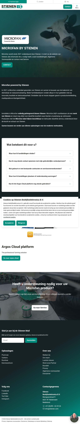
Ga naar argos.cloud (11, 258)
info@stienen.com (51, 409)
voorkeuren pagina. (9, 217)
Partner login (14, 1)
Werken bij (46, 355)
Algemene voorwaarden (51, 371)
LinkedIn (5, 394)
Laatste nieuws (48, 360)
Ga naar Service (40, 308)
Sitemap (49, 421)
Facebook (5, 391)
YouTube (5, 396)
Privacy (45, 368)
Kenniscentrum (7, 363)
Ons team (46, 358)
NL (68, 1)
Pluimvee (5, 355)
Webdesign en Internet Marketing (37, 421)
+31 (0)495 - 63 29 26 (53, 406)
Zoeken (40, 1)
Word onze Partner (49, 363)
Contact (68, 7)
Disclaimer (46, 374)
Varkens (5, 358)
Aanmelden (31, 340)
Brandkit (46, 366)
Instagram (5, 399)
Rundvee (5, 360)
